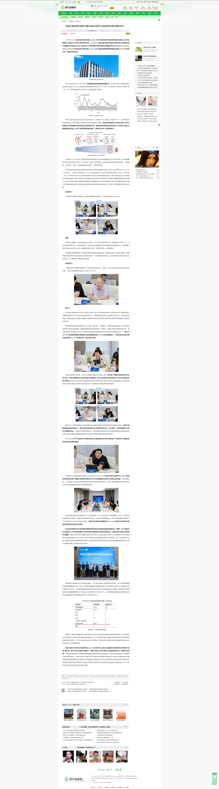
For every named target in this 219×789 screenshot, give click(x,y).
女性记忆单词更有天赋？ (144, 75)
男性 (119, 13)
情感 (137, 13)
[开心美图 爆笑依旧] (68, 762)
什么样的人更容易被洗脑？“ (150, 56)
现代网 (64, 13)
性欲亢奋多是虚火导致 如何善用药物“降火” (108, 740)
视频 (149, 13)
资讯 (92, 6)
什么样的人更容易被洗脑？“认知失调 (147, 68)
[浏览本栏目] (214, 782)
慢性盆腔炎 (155, 7)
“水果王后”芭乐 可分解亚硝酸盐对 (146, 66)
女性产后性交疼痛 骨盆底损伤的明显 (146, 109)
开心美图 (64, 747)
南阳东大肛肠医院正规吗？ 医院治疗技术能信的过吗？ (80, 682)
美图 (155, 13)
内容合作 (95, 782)
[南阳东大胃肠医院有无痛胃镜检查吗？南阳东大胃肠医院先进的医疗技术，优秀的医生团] (95, 714)
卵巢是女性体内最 (153, 105)
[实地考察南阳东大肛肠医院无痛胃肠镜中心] (81, 714)
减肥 (95, 13)
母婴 (113, 13)
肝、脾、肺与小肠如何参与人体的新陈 (147, 80)
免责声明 (106, 787)
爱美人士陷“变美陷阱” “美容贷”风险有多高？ (75, 735)
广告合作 (99, 787)
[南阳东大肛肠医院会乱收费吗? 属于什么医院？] (108, 714)
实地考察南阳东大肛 (82, 720)
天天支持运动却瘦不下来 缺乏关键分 (146, 118)
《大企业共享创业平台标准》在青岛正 (147, 78)
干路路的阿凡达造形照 (142, 172)
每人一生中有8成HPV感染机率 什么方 (147, 70)
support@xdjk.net (107, 782)
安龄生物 (72, 33)
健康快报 (73, 17)
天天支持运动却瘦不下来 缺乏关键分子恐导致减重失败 (77, 740)
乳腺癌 (149, 7)
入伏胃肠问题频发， (121, 720)
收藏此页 (117, 682)
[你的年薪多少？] (122, 762)
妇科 (99, 6)
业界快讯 (80, 17)
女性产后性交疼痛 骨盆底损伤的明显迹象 (74, 730)
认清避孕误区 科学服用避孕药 (105, 735)
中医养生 (130, 9)
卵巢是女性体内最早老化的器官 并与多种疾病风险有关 (77, 732)
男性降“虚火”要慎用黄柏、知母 (105, 737)
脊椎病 (143, 7)
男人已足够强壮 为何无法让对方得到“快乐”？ (109, 742)
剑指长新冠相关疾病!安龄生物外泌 (98, 689)
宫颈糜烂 (155, 9)
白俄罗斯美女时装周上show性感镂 (145, 174)
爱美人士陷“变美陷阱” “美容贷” (145, 114)
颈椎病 (125, 7)
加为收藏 (148, 1)
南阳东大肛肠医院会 (108, 720)
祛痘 (137, 9)
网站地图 (155, 1)
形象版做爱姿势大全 (141, 170)
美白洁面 (143, 9)
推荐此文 (117, 684)
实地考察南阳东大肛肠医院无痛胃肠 (98, 691)
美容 (101, 13)
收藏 (128, 33)
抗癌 (112, 17)
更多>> (157, 147)
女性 (82, 13)
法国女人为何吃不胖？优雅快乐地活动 (147, 121)
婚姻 (131, 13)
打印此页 (125, 682)
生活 (76, 13)
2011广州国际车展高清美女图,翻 (144, 178)
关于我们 (92, 787)
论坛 (102, 6)
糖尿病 (137, 7)
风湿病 (131, 7)
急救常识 (101, 17)
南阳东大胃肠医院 (94, 720)
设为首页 (141, 1)
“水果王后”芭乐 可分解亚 (149, 47)
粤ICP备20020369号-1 (131, 776)
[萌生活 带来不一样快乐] (108, 762)
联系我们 (113, 787)
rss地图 (127, 787)
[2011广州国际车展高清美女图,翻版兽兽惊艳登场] (95, 762)
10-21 (158, 170)
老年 (125, 13)
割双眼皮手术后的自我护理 (144, 73)
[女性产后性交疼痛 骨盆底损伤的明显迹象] (141, 100)
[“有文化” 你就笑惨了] (81, 762)
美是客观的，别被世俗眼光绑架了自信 (73, 737)
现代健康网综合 (92, 30)
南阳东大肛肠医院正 (69, 720)
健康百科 (71, 21)
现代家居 (94, 17)
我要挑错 (125, 684)
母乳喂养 (125, 9)
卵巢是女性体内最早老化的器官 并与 (146, 111)
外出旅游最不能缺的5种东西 (145, 82)
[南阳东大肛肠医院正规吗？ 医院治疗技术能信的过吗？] (68, 714)
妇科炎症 (149, 9)
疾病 (95, 6)
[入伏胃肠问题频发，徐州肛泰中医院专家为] (121, 714)
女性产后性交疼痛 (141, 105)
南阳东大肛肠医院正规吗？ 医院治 (77, 691)
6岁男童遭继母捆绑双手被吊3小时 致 (147, 87)
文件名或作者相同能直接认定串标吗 (77, 689)
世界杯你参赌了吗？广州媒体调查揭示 (147, 85)
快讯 (70, 13)
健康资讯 (87, 17)
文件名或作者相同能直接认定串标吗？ (76, 684)
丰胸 (88, 13)
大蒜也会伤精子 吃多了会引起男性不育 (107, 730)
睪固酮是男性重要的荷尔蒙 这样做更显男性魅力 (109, 732)
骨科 (116, 17)
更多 (105, 6)
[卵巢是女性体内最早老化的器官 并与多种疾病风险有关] (153, 100)
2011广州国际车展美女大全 (143, 176)
